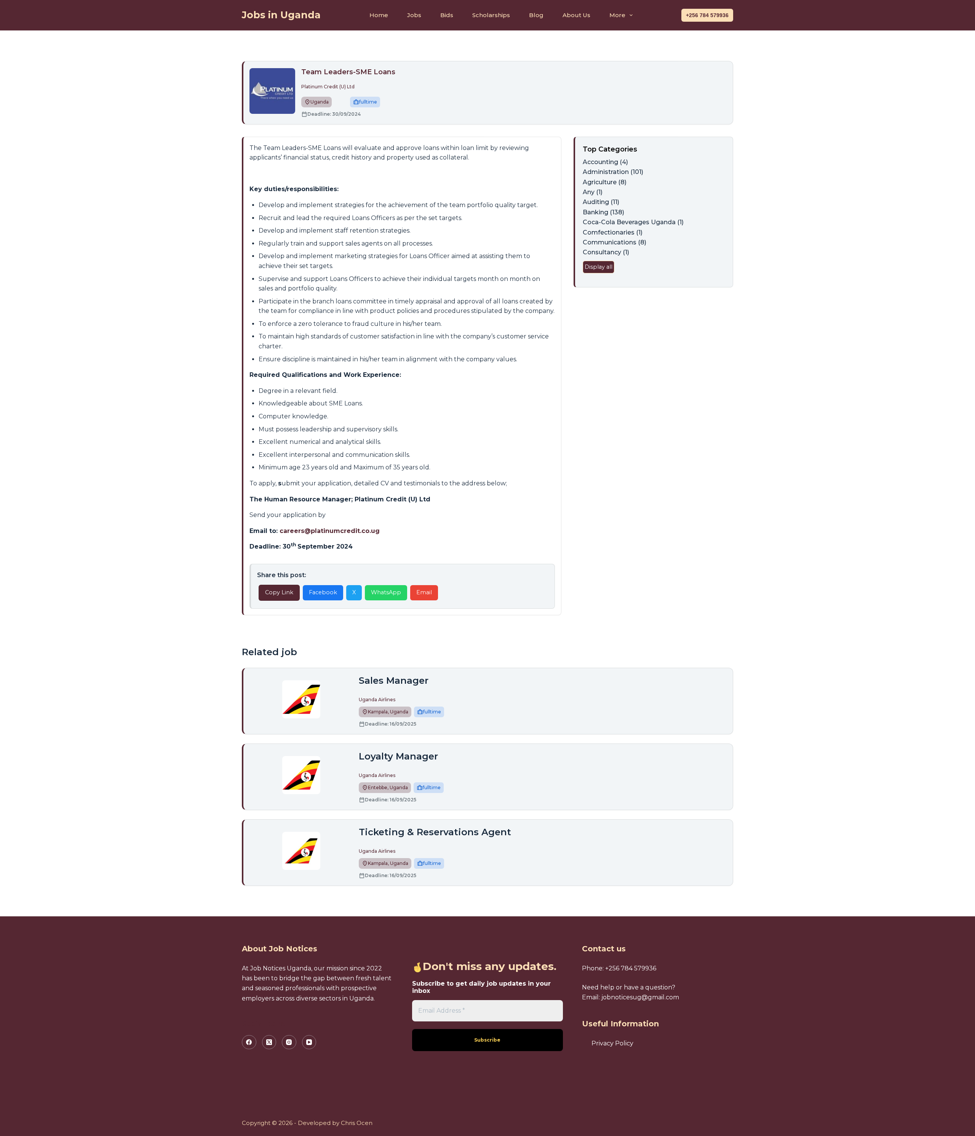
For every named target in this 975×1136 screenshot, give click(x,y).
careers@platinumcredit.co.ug (330, 530)
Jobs (414, 15)
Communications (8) (614, 242)
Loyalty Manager (398, 756)
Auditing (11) (601, 202)
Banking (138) (603, 212)
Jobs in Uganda (281, 15)
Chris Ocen (356, 1122)
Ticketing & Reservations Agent (435, 832)
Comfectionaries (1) (613, 232)
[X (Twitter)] (269, 1042)
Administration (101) (613, 172)
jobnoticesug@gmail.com (640, 997)
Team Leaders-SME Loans (348, 72)
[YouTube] (309, 1042)
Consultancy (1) (606, 252)
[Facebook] (249, 1042)
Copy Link (279, 592)
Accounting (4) (605, 162)
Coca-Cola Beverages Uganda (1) (633, 222)
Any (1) (593, 192)
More (617, 15)
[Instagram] (289, 1042)
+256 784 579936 (707, 15)
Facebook (323, 592)
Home (378, 15)
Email (424, 592)
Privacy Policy (612, 1043)
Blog (536, 15)
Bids (446, 15)
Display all (598, 266)
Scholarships (491, 15)
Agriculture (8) (605, 182)
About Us (576, 15)
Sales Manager (393, 680)
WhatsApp (386, 592)
